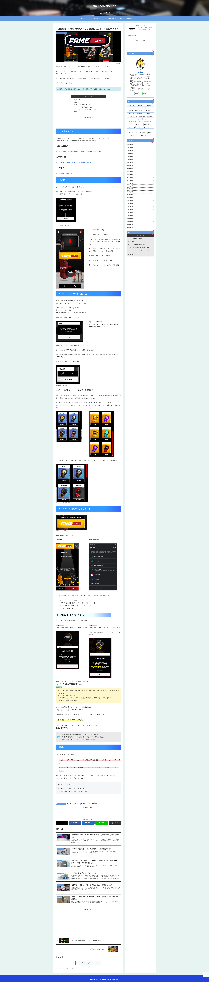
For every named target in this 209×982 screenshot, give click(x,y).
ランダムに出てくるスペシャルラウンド (85, 109)
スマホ (89, 803)
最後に (75, 111)
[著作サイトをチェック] (135, 93)
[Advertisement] (88, 122)
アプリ (69, 803)
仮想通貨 (95, 803)
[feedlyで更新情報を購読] (143, 93)
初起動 (75, 102)
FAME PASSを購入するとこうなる (83, 107)
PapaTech (140, 72)
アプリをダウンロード (79, 100)
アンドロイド (77, 803)
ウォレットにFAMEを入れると (82, 104)
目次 (86, 96)
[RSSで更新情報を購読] (146, 93)
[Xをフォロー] (138, 93)
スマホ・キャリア (61, 803)
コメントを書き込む (88, 963)
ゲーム (83, 803)
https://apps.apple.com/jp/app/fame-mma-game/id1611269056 (73, 162)
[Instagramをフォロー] (140, 93)
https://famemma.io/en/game (64, 173)
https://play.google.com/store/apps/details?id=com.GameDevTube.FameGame (78, 151)
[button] (115, 823)
